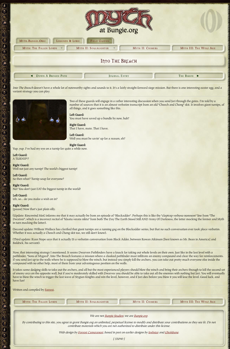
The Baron (186, 76)
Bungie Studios (114, 316)
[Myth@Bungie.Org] (119, 20)
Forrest (49, 290)
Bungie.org (140, 316)
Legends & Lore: (68, 41)
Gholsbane (171, 332)
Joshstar (153, 332)
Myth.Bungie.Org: (32, 41)
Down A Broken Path (51, 76)
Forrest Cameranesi (90, 332)
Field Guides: (100, 41)
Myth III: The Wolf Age (197, 48)
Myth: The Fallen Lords (42, 48)
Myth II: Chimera (145, 48)
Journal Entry (119, 76)
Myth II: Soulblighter (96, 48)
